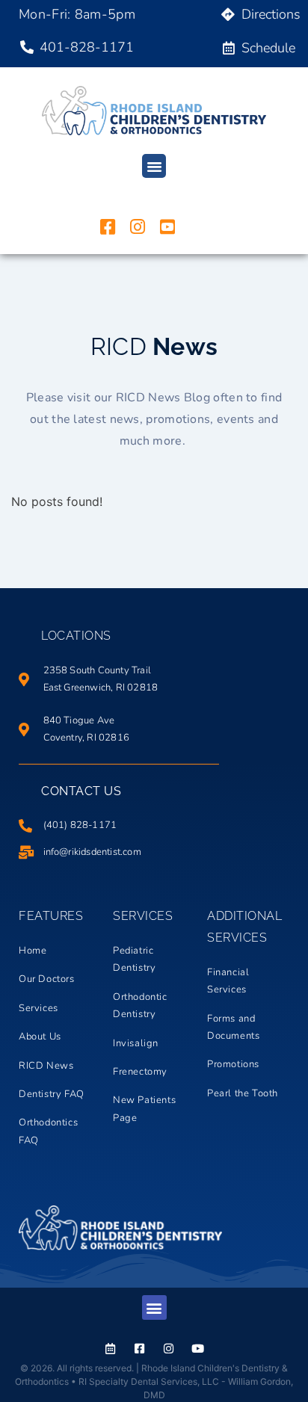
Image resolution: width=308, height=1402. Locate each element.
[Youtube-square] (167, 227)
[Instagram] (137, 227)
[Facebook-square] (108, 227)
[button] (154, 166)
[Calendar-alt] (110, 1348)
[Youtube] (197, 1348)
